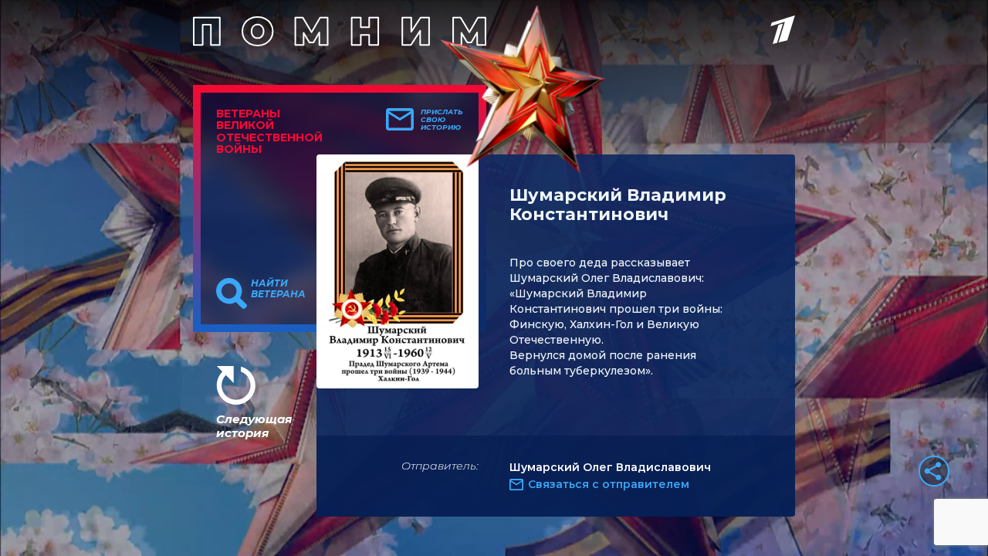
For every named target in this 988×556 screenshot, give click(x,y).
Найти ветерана (278, 289)
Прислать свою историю (442, 119)
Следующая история (254, 426)
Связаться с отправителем (608, 484)
